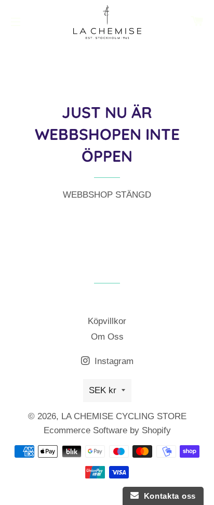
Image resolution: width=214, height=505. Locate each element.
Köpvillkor (107, 321)
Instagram (112, 361)
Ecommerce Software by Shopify (107, 430)
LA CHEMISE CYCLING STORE (123, 416)
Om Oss (107, 337)
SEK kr (102, 390)
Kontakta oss (167, 495)
